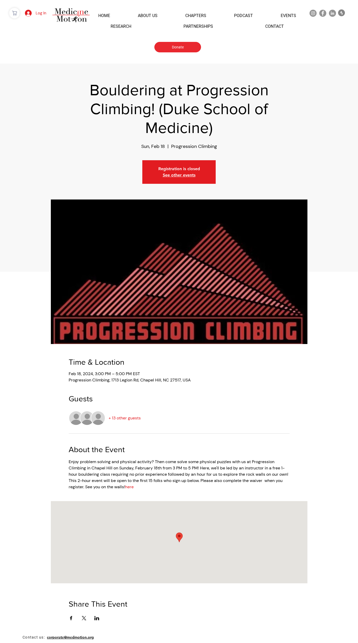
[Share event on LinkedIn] (96, 618)
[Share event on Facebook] (71, 618)
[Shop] (14, 13)
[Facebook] (322, 13)
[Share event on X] (84, 618)
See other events (179, 175)
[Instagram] (313, 13)
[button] (104, 15)
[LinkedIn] (332, 13)
